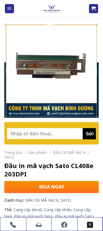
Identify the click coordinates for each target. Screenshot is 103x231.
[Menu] (9, 9)
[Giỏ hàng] (93, 9)
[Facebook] (64, 224)
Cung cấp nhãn (57, 209)
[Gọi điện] (13, 224)
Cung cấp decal (27, 209)
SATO (9, 157)
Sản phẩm (37, 152)
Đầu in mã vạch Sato (33, 216)
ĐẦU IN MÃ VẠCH (69, 152)
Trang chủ (13, 152)
